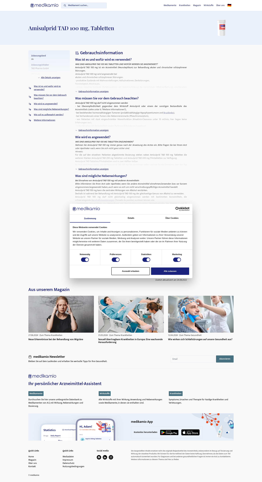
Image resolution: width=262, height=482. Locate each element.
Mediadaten (68, 456)
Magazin (197, 5)
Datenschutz (68, 463)
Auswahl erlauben (130, 271)
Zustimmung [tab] (90, 218)
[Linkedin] (105, 457)
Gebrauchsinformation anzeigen (93, 91)
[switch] (116, 260)
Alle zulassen (170, 271)
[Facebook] (99, 457)
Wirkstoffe (208, 5)
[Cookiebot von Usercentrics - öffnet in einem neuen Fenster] (177, 209)
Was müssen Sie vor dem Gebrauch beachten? (50, 97)
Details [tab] (131, 218)
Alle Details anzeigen (50, 77)
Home (31, 456)
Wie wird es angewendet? (46, 104)
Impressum (68, 460)
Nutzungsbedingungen (73, 466)
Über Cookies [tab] (171, 218)
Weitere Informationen (44, 120)
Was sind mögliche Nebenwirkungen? (51, 109)
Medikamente (170, 5)
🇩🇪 (229, 5)
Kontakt (32, 466)
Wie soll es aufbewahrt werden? (49, 114)
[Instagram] (111, 457)
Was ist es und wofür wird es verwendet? (47, 88)
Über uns (220, 5)
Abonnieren (224, 359)
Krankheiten (184, 5)
